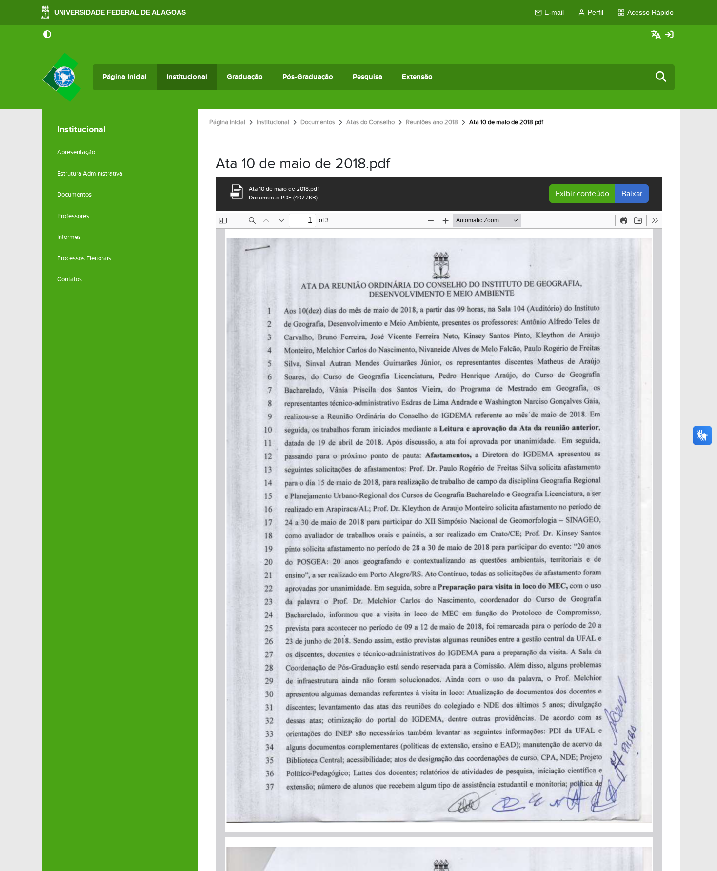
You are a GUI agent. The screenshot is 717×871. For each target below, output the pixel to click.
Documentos (317, 122)
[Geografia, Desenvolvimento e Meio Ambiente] (61, 77)
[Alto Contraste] (47, 35)
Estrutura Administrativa (89, 174)
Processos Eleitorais (84, 258)
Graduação (245, 76)
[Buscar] (661, 77)
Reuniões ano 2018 (432, 122)
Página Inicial (124, 76)
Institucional (186, 76)
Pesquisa (367, 76)
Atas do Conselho (370, 122)
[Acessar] (669, 35)
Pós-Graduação (307, 76)
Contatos (69, 279)
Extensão (417, 76)
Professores (73, 216)
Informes (69, 237)
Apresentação (76, 152)
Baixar (631, 193)
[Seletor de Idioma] (657, 35)
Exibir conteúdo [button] (582, 193)
